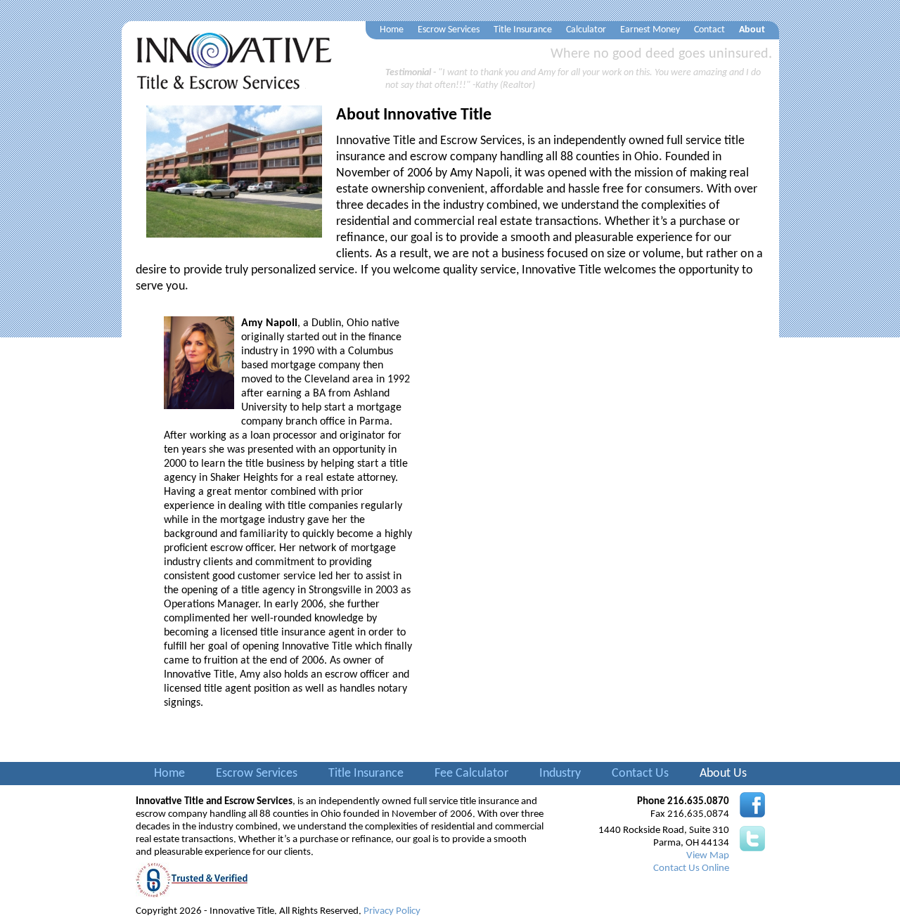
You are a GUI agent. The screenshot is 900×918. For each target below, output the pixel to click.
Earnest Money (650, 29)
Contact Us (640, 773)
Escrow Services (449, 29)
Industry (560, 773)
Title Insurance (523, 29)
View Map (707, 856)
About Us (723, 773)
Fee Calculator (471, 773)
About (752, 29)
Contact (709, 29)
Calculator (586, 29)
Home (392, 29)
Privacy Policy (392, 911)
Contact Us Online (691, 868)
